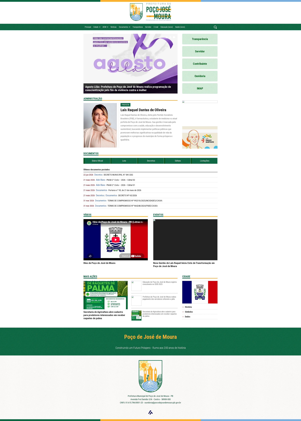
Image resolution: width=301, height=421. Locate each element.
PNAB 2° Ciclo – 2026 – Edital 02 (121, 180)
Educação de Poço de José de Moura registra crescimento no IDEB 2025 (160, 283)
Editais (178, 160)
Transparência (138, 27)
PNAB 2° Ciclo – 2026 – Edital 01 (121, 185)
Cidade (95, 27)
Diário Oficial (97, 160)
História (188, 307)
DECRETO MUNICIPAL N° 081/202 (118, 174)
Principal (88, 27)
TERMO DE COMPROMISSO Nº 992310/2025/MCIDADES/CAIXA (135, 200)
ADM (104, 27)
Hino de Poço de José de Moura (99, 263)
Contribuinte (200, 63)
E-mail (156, 27)
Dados (187, 316)
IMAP (200, 88)
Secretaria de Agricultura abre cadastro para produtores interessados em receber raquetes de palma (104, 315)
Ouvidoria (200, 76)
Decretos (151, 160)
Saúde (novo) (180, 27)
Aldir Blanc (100, 180)
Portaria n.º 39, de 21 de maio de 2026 (124, 190)
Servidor (148, 27)
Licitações (204, 160)
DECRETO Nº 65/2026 (127, 195)
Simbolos (189, 312)
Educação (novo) (166, 27)
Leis (124, 160)
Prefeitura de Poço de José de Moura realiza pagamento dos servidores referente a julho (159, 298)
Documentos (123, 27)
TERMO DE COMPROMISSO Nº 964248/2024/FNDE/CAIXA (133, 205)
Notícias (114, 27)
